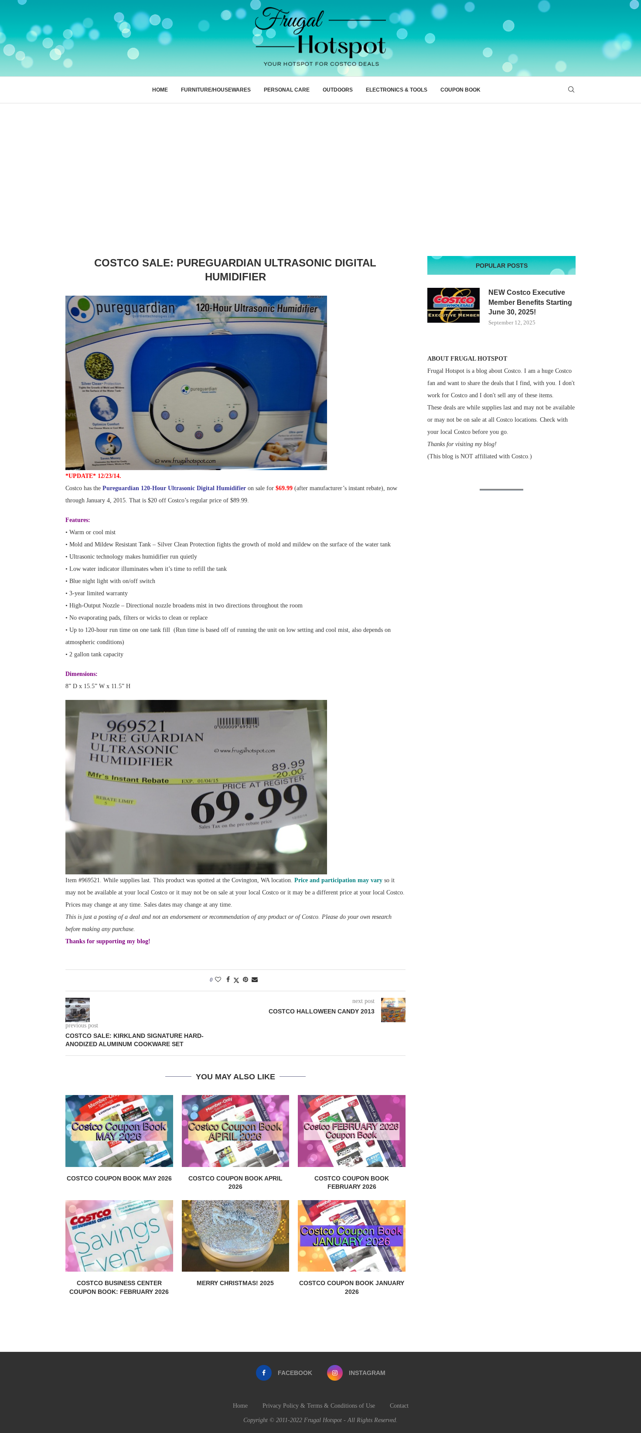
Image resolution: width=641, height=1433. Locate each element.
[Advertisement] (320, 169)
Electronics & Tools (396, 90)
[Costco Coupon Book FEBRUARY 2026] (352, 1131)
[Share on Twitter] (236, 980)
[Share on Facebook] (228, 979)
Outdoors (338, 90)
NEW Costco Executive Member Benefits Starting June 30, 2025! (530, 302)
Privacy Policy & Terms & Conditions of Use (319, 1405)
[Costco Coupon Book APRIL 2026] (236, 1131)
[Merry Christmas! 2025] (236, 1236)
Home (160, 90)
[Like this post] (218, 979)
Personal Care (287, 90)
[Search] (571, 89)
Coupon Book (460, 90)
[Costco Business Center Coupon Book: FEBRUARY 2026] (119, 1236)
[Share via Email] (255, 979)
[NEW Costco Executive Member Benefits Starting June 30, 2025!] (453, 305)
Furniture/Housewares (216, 90)
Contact (399, 1405)
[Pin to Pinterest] (245, 979)
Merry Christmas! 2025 (235, 1282)
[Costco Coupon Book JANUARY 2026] (352, 1236)
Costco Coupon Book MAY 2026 (119, 1178)
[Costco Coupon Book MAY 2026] (119, 1131)
